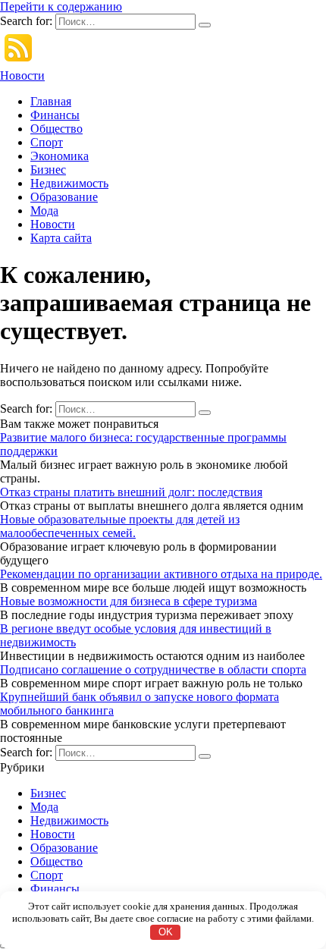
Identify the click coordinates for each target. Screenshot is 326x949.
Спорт (46, 142)
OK (165, 932)
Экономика (59, 155)
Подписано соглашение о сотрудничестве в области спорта (153, 669)
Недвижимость (69, 183)
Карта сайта (61, 237)
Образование (64, 196)
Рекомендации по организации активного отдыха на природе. (161, 573)
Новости (22, 75)
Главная (50, 101)
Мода (44, 210)
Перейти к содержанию (61, 6)
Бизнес (48, 169)
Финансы (55, 114)
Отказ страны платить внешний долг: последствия (131, 491)
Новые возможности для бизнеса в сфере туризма (128, 601)
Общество (56, 128)
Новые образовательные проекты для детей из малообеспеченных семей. (120, 526)
